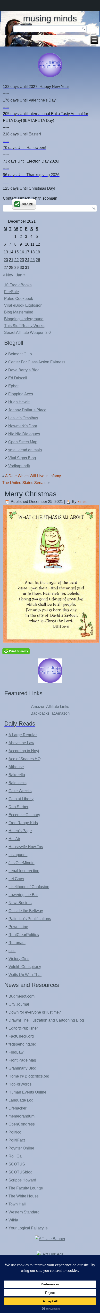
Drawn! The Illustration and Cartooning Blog (46, 1020)
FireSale (11, 292)
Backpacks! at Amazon (50, 713)
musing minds (50, 18)
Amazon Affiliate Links (50, 706)
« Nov (8, 275)
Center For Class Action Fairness (36, 362)
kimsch (83, 502)
